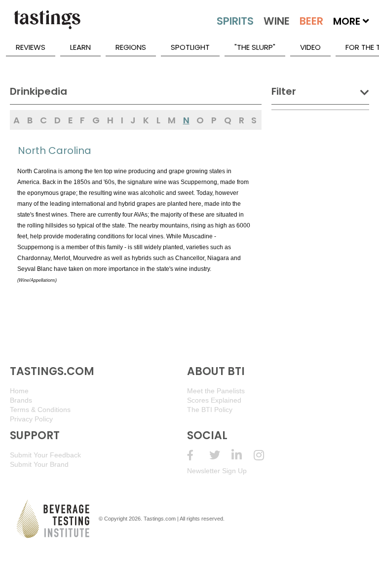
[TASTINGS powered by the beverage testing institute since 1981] (47, 24)
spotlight (190, 47)
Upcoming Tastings (265, 455)
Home (19, 391)
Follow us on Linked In (242, 455)
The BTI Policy (209, 409)
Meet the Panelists (216, 391)
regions (130, 47)
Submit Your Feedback (45, 455)
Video (310, 47)
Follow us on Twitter (220, 455)
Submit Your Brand (39, 464)
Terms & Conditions (40, 409)
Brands (21, 400)
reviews (30, 47)
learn (80, 47)
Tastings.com (160, 519)
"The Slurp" (254, 47)
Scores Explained (214, 400)
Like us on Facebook (198, 455)
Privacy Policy (31, 419)
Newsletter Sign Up (217, 471)
